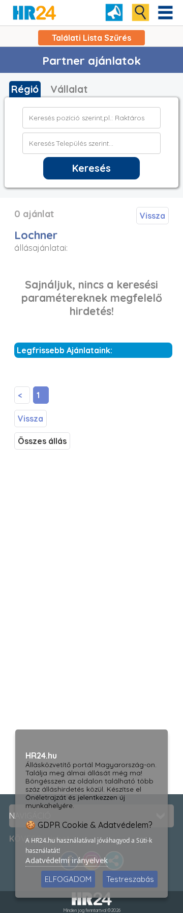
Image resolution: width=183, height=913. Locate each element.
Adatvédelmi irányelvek (66, 860)
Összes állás (42, 441)
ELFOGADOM (68, 879)
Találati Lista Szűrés (91, 38)
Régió (25, 89)
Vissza (152, 216)
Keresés (91, 168)
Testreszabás (130, 879)
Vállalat (68, 89)
